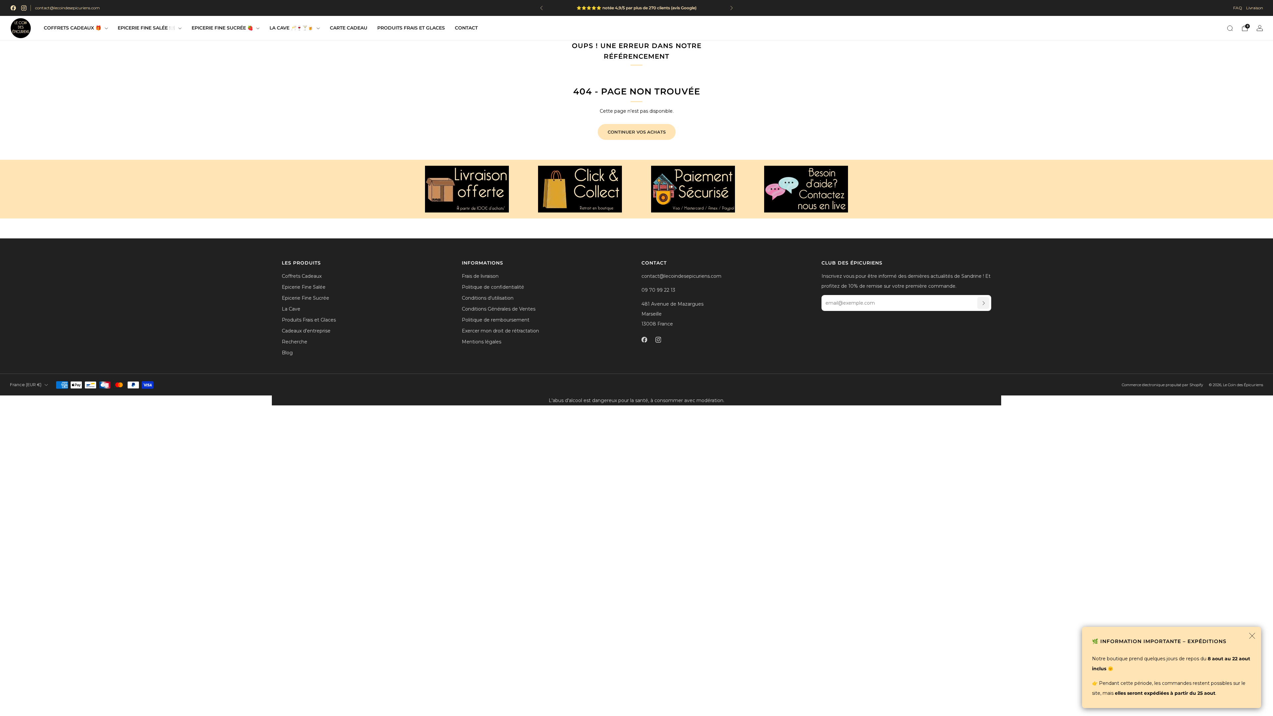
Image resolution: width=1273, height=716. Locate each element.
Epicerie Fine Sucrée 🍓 (222, 28)
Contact (466, 28)
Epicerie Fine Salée (304, 287)
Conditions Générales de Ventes (498, 309)
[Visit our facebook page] (13, 8)
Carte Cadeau (348, 28)
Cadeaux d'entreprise (306, 331)
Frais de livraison (480, 276)
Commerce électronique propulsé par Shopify (1162, 385)
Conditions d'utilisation (488, 298)
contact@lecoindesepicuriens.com (67, 7)
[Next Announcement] (731, 8)
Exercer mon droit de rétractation (500, 331)
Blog (287, 353)
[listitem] (660, 8)
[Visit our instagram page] (24, 8)
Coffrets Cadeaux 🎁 (72, 28)
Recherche (294, 342)
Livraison (1254, 7)
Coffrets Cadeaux (302, 276)
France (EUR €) (25, 384)
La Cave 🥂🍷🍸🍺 (291, 28)
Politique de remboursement (495, 320)
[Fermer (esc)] (1252, 636)
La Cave (291, 309)
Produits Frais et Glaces (411, 28)
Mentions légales (481, 342)
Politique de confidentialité (493, 287)
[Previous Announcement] (541, 8)
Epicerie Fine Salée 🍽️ (146, 28)
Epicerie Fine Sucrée (305, 298)
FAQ (1237, 7)
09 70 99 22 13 (658, 290)
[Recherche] (1230, 28)
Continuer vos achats (637, 132)
